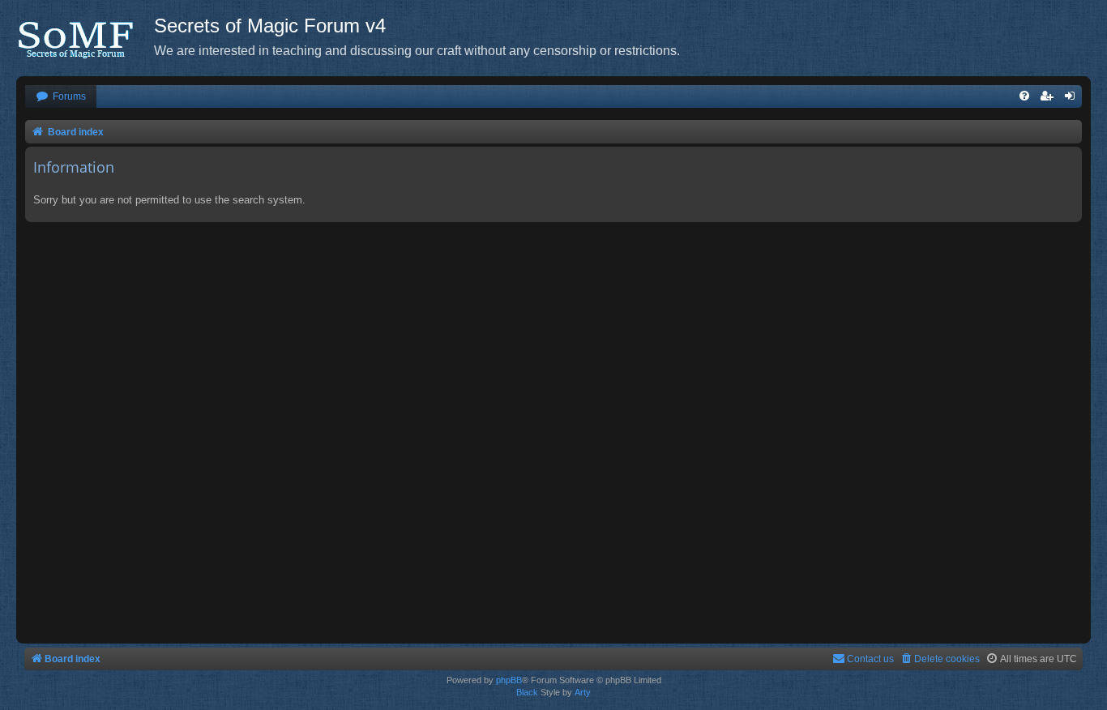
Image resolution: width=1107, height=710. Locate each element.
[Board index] (85, 36)
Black (527, 692)
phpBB (509, 680)
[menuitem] (61, 97)
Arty (583, 692)
